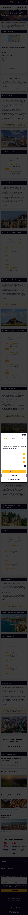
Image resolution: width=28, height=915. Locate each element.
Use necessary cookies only (14, 479)
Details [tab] (14, 438)
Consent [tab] (5, 438)
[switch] (25, 458)
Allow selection (14, 475)
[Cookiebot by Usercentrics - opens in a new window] (21, 435)
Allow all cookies (14, 471)
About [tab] (23, 438)
